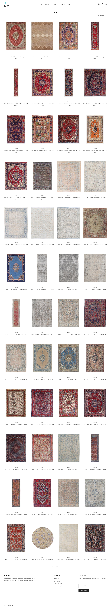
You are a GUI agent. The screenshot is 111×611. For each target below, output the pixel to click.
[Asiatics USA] (6, 4)
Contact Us (57, 581)
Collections (47, 4)
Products (55, 4)
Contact (69, 4)
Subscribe (84, 590)
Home (40, 4)
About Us (63, 4)
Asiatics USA (10, 605)
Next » (57, 566)
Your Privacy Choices (59, 586)
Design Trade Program (60, 583)
